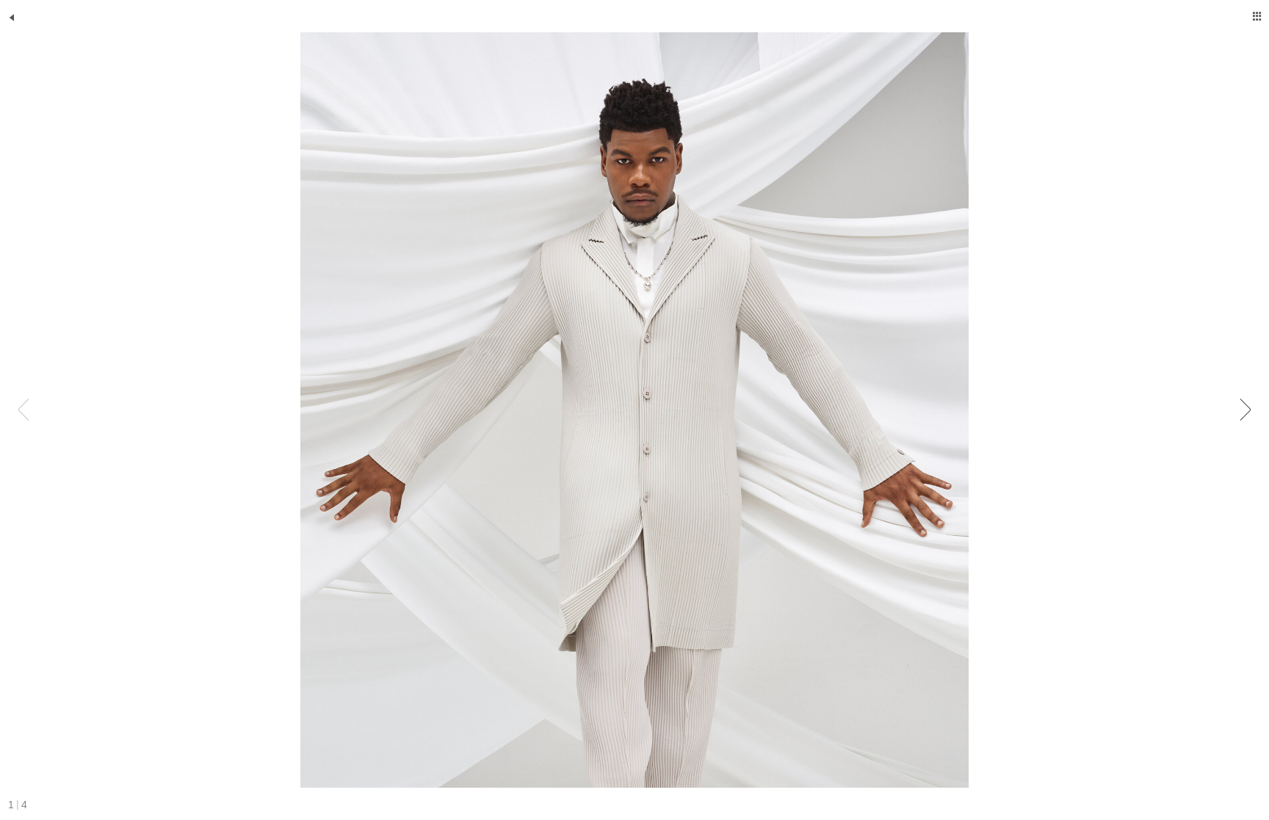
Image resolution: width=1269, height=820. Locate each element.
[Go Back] (12, 17)
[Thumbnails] (1257, 16)
